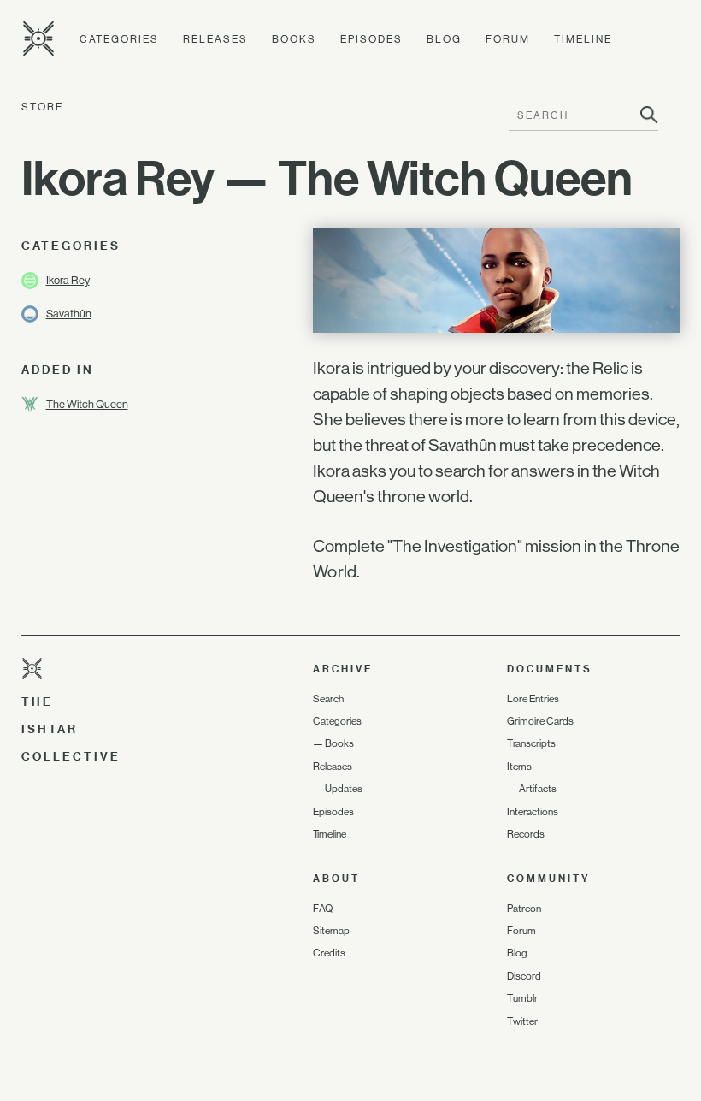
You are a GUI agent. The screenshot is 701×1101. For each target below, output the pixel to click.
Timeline (583, 39)
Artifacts (538, 789)
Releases (215, 39)
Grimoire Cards (540, 721)
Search (328, 699)
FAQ (323, 909)
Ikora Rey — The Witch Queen (327, 178)
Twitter (522, 1021)
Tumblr (522, 998)
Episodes (371, 39)
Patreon (524, 909)
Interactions (532, 812)
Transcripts (531, 743)
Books (294, 39)
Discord (524, 976)
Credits (329, 953)
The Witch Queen (87, 404)
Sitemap (331, 931)
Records (526, 834)
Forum (508, 39)
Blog (444, 39)
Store (42, 107)
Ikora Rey (68, 280)
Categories (119, 39)
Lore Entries (533, 699)
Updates (343, 789)
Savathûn (68, 313)
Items (519, 766)
